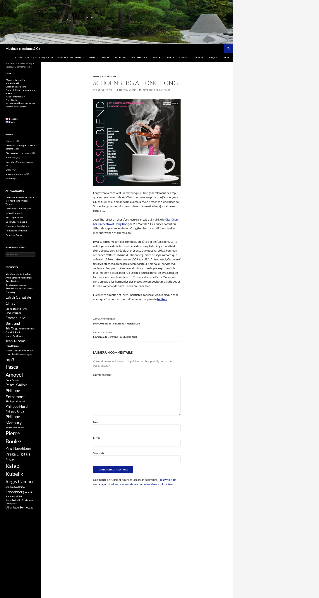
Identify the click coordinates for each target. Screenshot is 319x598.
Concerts (157, 57)
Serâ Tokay (30, 492)
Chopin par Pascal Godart (18, 226)
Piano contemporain (15, 96)
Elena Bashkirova (16, 308)
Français (212, 57)
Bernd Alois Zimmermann (17, 285)
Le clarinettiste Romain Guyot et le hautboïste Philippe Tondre (20, 200)
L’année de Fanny (14, 235)
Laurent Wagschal (23, 350)
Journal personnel (14, 217)
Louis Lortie (12, 354)
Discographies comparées (18, 153)
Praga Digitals (18, 453)
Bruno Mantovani (16, 288)
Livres (170, 57)
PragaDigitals (12, 100)
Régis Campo (19, 481)
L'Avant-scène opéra (15, 80)
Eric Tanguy (13, 328)
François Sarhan (27, 328)
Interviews (120, 57)
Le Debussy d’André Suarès (18, 208)
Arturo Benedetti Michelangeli (19, 277)
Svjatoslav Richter (14, 500)
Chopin (29, 288)
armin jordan (23, 274)
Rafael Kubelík (12, 83)
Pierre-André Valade (15, 427)
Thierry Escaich (12, 503)
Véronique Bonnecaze (19, 507)
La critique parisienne (16, 86)
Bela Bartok (12, 281)
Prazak (10, 459)
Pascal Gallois (16, 384)
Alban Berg (10, 274)
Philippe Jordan (15, 411)
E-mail (97, 437)
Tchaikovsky (27, 500)
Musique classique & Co (23, 49)
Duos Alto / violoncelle (16, 221)
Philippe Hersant (15, 401)
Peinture (183, 57)
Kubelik (9, 350)
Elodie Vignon (14, 312)
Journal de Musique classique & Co (33, 57)
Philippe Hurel (17, 406)
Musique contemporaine (71, 57)
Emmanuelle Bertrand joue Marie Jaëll (115, 334)
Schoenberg (15, 491)
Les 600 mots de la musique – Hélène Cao (116, 321)
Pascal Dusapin (12, 380)
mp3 (10, 359)
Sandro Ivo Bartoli (16, 486)
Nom (96, 422)
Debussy (10, 292)
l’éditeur (162, 299)
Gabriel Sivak (13, 332)
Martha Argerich (26, 354)
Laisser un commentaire (156, 90)
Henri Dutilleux (14, 336)
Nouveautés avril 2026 (16, 230)
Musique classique (99, 57)
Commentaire (102, 374)
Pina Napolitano (18, 448)
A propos (198, 57)
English (226, 57)
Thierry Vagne (127, 90)
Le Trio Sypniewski (14, 213)
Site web (98, 453)
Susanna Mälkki (14, 496)
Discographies (139, 57)
